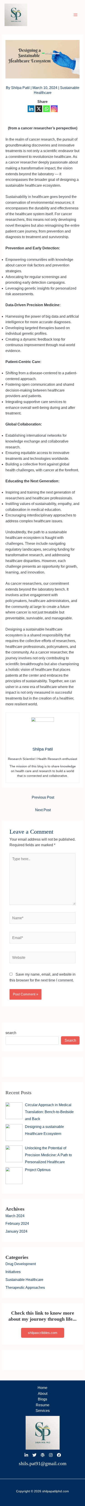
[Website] (43, 958)
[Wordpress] (43, 1455)
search (10, 1033)
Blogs (42, 1399)
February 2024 (17, 1223)
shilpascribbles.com (42, 1333)
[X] (38, 108)
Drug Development (20, 1264)
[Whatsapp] (46, 108)
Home (42, 1388)
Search (70, 1040)
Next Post (43, 810)
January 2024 (16, 1231)
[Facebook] (59, 1455)
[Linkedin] (31, 108)
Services (43, 1411)
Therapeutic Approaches (25, 1287)
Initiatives (13, 1272)
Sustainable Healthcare (24, 1280)
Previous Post (43, 797)
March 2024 (14, 1216)
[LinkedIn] (26, 1455)
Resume (42, 1405)
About (42, 1393)
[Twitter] (34, 1455)
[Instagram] (54, 108)
